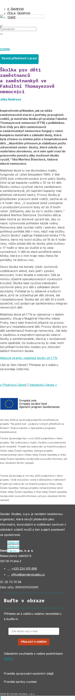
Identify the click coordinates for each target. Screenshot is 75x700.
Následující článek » (43, 385)
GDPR (8, 658)
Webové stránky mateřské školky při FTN (28, 358)
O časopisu (15, 9)
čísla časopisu (18, 13)
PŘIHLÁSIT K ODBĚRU (34, 642)
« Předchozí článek (13, 385)
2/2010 (5, 49)
